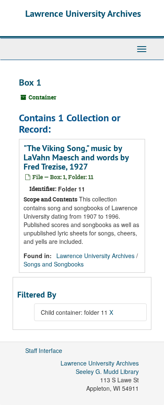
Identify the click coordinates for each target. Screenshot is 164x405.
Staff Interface (43, 350)
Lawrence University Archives (83, 13)
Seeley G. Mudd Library (107, 371)
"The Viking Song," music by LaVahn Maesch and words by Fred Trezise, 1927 (76, 157)
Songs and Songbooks (54, 264)
